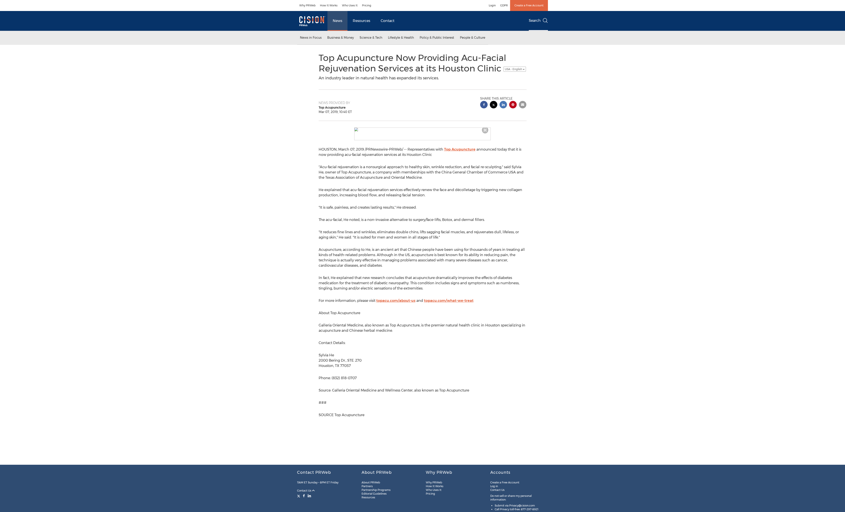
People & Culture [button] (472, 38)
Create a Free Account (529, 5)
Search (535, 20)
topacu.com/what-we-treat (449, 301)
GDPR (504, 5)
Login (492, 5)
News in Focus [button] (310, 38)
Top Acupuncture (460, 149)
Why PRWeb (307, 5)
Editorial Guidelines (374, 493)
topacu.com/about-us (395, 301)
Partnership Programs (376, 490)
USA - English (514, 69)
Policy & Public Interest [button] (437, 38)
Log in (494, 486)
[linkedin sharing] (503, 105)
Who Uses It (350, 5)
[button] (422, 129)
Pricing (366, 5)
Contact (387, 21)
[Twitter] (299, 496)
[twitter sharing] (493, 105)
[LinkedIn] (309, 496)
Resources (361, 21)
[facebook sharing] (484, 105)
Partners (367, 486)
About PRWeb (371, 482)
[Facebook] (304, 496)
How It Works (329, 5)
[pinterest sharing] (513, 105)
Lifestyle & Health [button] (401, 38)
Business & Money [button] (340, 38)
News (337, 21)
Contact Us (304, 490)
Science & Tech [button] (371, 38)
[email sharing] (522, 105)
